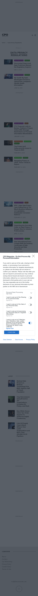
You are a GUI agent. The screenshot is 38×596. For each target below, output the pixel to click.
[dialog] (19, 298)
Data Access (19, 339)
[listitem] (19, 293)
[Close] (34, 257)
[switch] (30, 298)
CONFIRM (11, 332)
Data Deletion (7, 339)
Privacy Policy (30, 339)
